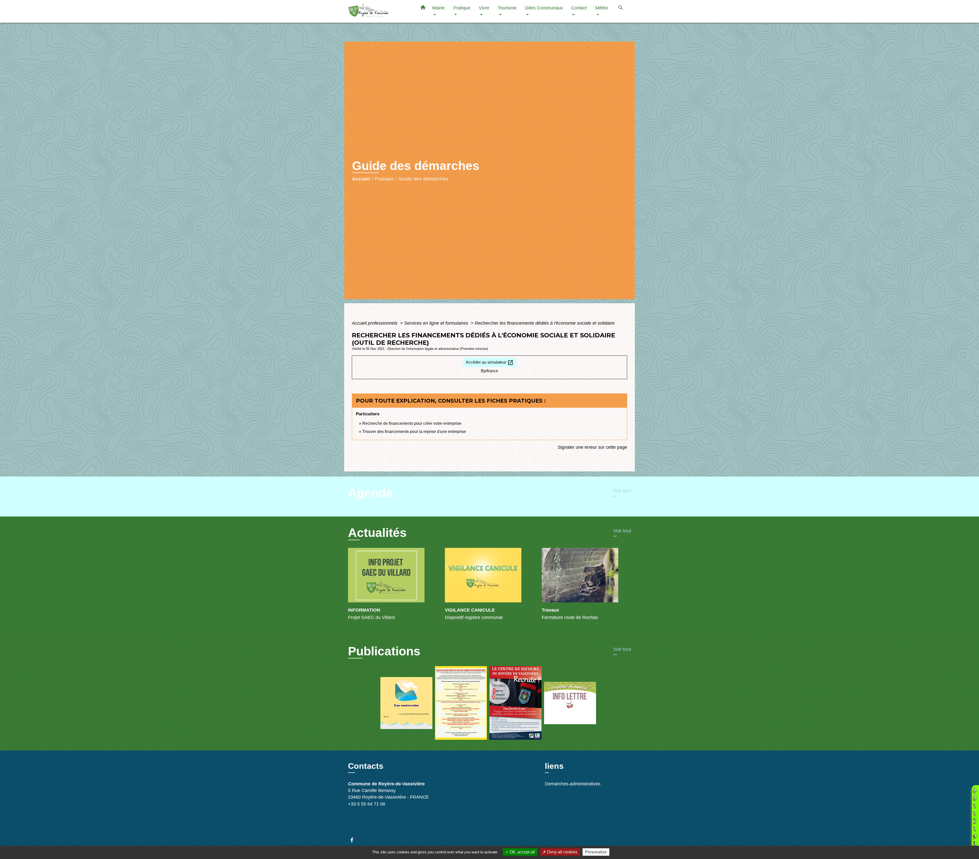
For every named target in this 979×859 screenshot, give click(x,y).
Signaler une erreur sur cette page (592, 447)
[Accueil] (380, 11)
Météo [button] (601, 7)
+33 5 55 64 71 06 (366, 804)
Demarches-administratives (572, 783)
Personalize (596, 852)
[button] (423, 8)
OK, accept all (522, 852)
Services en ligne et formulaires (436, 323)
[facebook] (354, 840)
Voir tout (622, 490)
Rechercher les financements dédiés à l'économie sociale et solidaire (545, 323)
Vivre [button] (484, 7)
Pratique (384, 178)
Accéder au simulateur (489, 363)
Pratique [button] (461, 7)
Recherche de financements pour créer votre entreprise (411, 423)
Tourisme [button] (507, 7)
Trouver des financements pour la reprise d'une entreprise (414, 431)
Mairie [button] (438, 7)
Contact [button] (579, 7)
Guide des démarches (423, 178)
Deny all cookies (561, 852)
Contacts (365, 766)
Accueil (361, 178)
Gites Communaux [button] (544, 7)
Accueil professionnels (375, 323)
